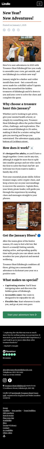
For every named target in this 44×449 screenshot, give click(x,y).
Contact (6, 428)
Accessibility (8, 430)
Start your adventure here (21, 314)
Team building (30, 411)
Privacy (13, 425)
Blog (5, 423)
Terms (5, 425)
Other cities (7, 433)
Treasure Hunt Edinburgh (15, 386)
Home (5, 408)
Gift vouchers (8, 413)
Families (6, 411)
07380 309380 (15, 375)
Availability (7, 420)
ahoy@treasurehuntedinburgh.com (17, 370)
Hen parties (16, 411)
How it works (8, 415)
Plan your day (8, 418)
